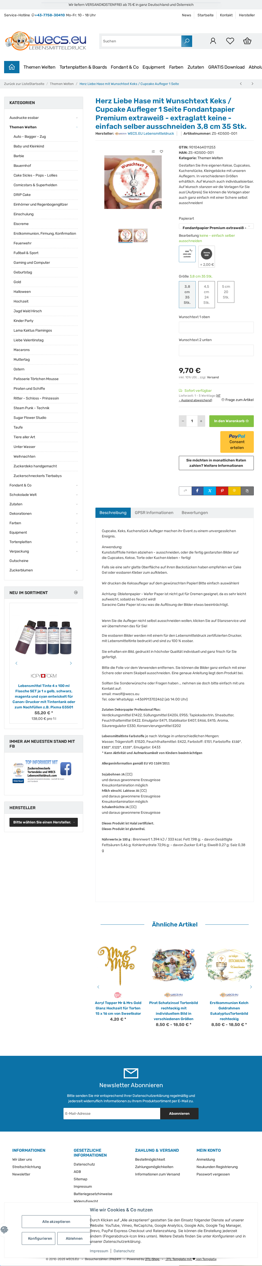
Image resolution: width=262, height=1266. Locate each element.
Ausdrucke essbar (24, 118)
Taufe (18, 427)
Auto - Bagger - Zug (30, 136)
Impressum (99, 1251)
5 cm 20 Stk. (228, 291)
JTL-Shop (152, 1259)
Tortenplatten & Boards (83, 67)
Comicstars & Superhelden (35, 185)
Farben (176, 67)
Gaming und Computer (32, 262)
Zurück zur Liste (16, 84)
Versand (213, 377)
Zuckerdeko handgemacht (35, 466)
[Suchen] (186, 41)
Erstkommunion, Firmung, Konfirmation (45, 233)
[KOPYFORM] (43, 676)
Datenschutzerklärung (151, 1096)
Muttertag (22, 359)
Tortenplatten (20, 542)
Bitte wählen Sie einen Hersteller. (42, 822)
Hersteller (247, 15)
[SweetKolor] (118, 995)
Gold (17, 282)
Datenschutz (124, 1251)
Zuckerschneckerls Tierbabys (38, 476)
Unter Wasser (24, 447)
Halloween (22, 292)
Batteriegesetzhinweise (93, 1194)
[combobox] (141, 41)
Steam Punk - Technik (31, 408)
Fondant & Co (124, 67)
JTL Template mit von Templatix (190, 1259)
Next (252, 987)
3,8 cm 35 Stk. (189, 294)
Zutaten (196, 67)
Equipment (154, 67)
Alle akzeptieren (56, 1221)
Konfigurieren (40, 1238)
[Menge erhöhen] (201, 421)
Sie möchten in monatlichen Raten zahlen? (216, 463)
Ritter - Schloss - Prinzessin (36, 398)
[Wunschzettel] (230, 41)
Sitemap (80, 1179)
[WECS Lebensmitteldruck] (46, 41)
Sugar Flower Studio (30, 418)
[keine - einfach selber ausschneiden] (187, 254)
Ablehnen (74, 1238)
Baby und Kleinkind (29, 146)
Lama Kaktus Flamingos (33, 330)
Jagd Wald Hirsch (28, 311)
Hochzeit (21, 301)
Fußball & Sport (26, 253)
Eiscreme (21, 224)
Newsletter (21, 1174)
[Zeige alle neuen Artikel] (76, 592)
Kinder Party (24, 321)
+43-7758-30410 (50, 15)
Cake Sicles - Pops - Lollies (35, 175)
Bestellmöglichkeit (150, 1159)
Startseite (206, 15)
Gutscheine (18, 561)
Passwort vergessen (213, 1174)
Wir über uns (22, 1159)
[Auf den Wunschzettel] (161, 152)
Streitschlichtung (26, 1167)
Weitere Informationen (223, 465)
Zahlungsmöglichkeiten (154, 1167)
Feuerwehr (22, 243)
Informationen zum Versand (157, 1174)
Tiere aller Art (24, 437)
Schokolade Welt (23, 495)
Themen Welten (40, 67)
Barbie (19, 156)
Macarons (22, 350)
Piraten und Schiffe (29, 388)
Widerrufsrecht (86, 1201)
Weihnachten (24, 456)
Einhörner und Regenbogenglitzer (41, 204)
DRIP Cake (22, 195)
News (186, 15)
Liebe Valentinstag (28, 340)
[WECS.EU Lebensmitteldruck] (173, 995)
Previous (97, 987)
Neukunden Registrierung (217, 1167)
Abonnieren (179, 1113)
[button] (213, 41)
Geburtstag (23, 272)
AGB (77, 1172)
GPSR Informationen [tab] (154, 512)
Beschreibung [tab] (113, 512)
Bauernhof (22, 166)
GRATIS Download (226, 67)
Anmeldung (205, 1159)
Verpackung (19, 551)
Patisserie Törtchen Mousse (36, 379)
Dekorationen (20, 513)
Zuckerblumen (21, 570)
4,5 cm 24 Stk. (209, 294)
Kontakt (226, 15)
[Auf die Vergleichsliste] (153, 152)
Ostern (19, 369)
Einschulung (24, 214)
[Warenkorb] (247, 41)
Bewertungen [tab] (195, 512)
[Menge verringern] (183, 421)
